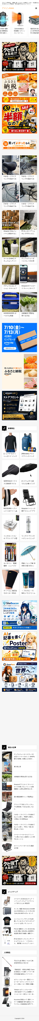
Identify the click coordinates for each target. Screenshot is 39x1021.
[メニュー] (36, 8)
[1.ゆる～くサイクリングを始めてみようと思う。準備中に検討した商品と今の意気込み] (28, 190)
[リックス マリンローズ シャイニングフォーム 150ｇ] (28, 522)
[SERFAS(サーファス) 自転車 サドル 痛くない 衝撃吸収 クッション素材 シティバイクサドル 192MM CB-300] (10, 468)
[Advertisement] (19, 721)
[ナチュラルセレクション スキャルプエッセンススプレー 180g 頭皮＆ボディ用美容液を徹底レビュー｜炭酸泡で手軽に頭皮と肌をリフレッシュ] (10, 272)
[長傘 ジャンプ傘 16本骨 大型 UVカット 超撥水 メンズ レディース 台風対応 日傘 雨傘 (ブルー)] (28, 550)
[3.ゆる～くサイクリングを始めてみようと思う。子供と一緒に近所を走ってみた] (28, 163)
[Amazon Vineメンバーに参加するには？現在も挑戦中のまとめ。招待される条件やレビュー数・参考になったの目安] (10, 218)
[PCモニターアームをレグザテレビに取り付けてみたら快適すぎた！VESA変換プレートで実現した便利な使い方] (28, 218)
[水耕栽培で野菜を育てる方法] (28, 300)
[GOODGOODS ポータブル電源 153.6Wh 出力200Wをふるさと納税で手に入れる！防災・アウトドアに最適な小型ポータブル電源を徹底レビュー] (10, 300)
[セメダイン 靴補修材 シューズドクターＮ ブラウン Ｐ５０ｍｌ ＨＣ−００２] (10, 550)
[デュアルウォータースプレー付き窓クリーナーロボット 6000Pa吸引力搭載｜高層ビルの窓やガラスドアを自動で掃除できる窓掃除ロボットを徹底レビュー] (28, 245)
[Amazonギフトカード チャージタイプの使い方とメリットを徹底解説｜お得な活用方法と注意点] (28, 272)
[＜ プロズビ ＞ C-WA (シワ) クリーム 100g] (28, 577)
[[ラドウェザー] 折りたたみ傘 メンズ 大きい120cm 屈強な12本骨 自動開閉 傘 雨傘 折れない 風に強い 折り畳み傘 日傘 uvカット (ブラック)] (28, 468)
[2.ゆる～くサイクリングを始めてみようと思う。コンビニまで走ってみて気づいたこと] (10, 190)
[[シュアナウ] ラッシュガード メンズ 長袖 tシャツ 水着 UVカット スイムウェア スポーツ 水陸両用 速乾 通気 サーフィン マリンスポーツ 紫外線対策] (10, 440)
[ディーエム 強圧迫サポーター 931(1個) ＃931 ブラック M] (10, 577)
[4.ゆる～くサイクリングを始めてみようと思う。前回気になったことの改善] (10, 163)
